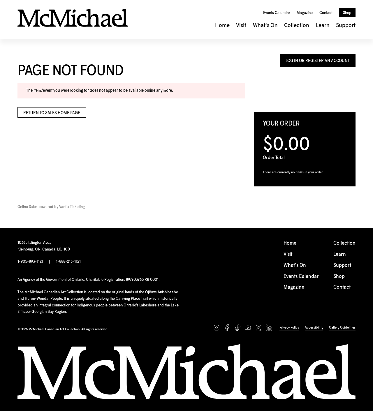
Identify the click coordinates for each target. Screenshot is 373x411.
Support (346, 25)
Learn (323, 25)
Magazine (305, 13)
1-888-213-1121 (68, 262)
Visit (241, 25)
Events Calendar (276, 13)
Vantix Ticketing (72, 207)
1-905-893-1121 (30, 262)
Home (222, 25)
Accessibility (314, 327)
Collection (296, 25)
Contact (325, 13)
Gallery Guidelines (342, 327)
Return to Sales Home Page (51, 113)
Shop (347, 13)
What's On (265, 25)
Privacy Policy (289, 327)
